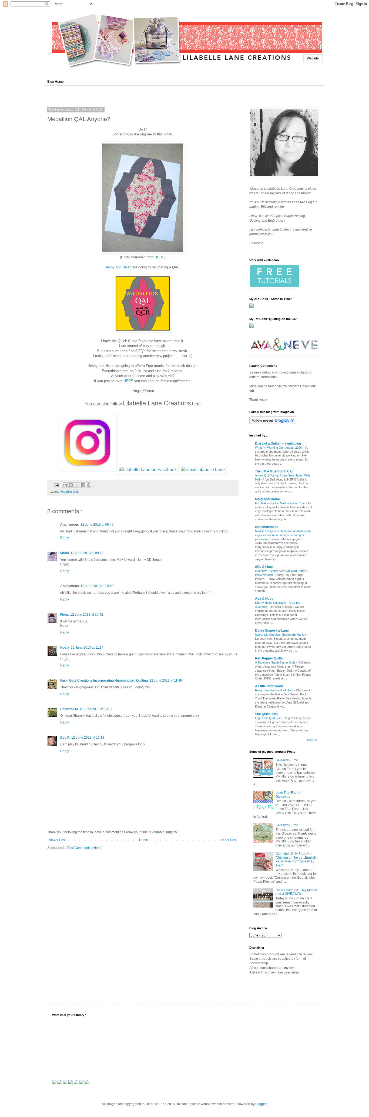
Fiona (64, 614)
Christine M (69, 709)
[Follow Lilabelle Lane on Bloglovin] (272, 423)
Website (313, 58)
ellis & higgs (264, 567)
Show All (312, 740)
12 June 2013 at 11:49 (165, 680)
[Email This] (65, 485)
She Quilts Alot (266, 714)
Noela (64, 647)
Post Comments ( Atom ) (84, 848)
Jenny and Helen (118, 267)
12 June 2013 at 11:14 (87, 647)
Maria (64, 553)
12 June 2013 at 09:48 (87, 553)
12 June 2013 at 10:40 (96, 586)
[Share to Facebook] (82, 485)
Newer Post (57, 840)
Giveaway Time (287, 760)
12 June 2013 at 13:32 (95, 709)
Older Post (229, 840)
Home (143, 840)
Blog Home (55, 82)
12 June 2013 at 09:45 (96, 524)
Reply (64, 538)
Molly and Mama (267, 499)
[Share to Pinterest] (88, 485)
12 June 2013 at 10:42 (86, 614)
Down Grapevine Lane (272, 630)
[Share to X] (76, 485)
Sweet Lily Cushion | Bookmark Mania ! (281, 634)
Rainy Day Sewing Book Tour (274, 690)
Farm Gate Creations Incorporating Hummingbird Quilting (104, 680)
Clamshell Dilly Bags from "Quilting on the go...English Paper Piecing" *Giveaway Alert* (296, 859)
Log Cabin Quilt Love (269, 718)
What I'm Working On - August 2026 (279, 447)
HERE (159, 257)
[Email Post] (55, 484)
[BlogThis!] (70, 485)
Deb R (65, 737)
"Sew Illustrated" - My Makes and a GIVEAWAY (296, 892)
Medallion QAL (69, 491)
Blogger (261, 1104)
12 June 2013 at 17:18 (87, 737)
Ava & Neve (264, 599)
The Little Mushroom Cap (274, 471)
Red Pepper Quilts (269, 658)
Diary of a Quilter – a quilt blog (278, 443)
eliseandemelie (266, 527)
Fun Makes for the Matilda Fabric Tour (280, 503)
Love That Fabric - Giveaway (289, 794)
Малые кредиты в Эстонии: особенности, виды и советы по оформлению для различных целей (283, 535)
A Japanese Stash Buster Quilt (275, 662)
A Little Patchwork (269, 686)
